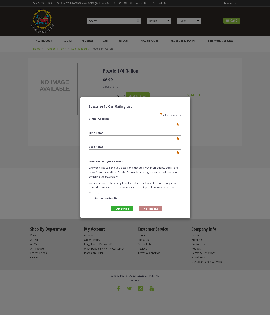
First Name (134, 133)
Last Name (134, 147)
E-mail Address (134, 119)
